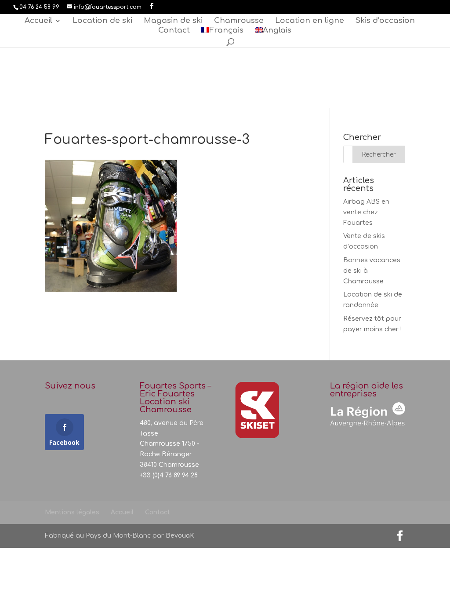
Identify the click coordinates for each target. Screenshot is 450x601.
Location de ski (102, 21)
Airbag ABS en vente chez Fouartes (366, 212)
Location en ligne (309, 21)
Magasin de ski (173, 21)
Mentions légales (72, 512)
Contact (174, 30)
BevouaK (180, 535)
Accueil (38, 21)
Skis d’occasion (385, 21)
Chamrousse (239, 21)
